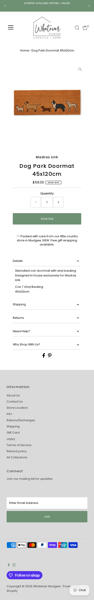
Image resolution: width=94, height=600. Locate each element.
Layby (11, 439)
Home (24, 50)
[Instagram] (14, 565)
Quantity (47, 193)
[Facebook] (9, 565)
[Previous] (5, 6)
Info (9, 414)
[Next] (89, 6)
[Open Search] (77, 28)
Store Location (17, 408)
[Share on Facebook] (44, 357)
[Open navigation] (11, 27)
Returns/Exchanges (21, 420)
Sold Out (47, 219)
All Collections (17, 457)
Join (47, 516)
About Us (13, 395)
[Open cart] (85, 28)
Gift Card (13, 432)
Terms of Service (19, 445)
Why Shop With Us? (26, 344)
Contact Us (15, 401)
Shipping (19, 304)
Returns (18, 318)
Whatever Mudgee (47, 586)
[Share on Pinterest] (50, 357)
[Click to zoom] (80, 69)
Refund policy (17, 451)
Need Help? (21, 331)
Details (18, 261)
